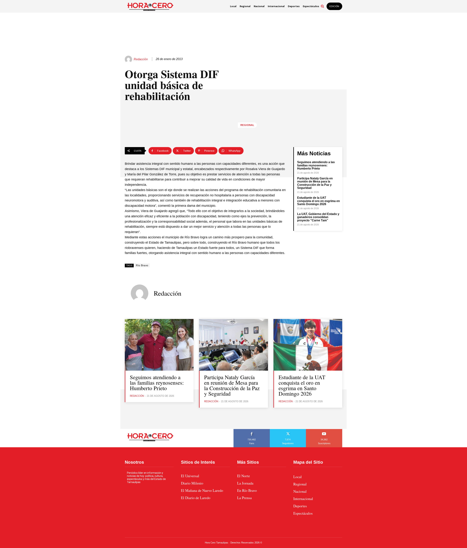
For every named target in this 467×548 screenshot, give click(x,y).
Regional (247, 125)
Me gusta (251, 430)
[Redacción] (129, 59)
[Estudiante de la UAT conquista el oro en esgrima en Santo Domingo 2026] (307, 345)
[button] (322, 6)
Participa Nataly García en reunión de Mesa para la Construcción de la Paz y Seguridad (315, 183)
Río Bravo (142, 265)
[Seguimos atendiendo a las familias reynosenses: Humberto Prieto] (159, 345)
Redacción (141, 59)
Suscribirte (324, 430)
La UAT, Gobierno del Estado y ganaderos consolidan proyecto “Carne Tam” (318, 217)
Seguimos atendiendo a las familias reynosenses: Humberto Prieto (316, 165)
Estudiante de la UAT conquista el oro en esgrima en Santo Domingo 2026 (318, 201)
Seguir (288, 430)
